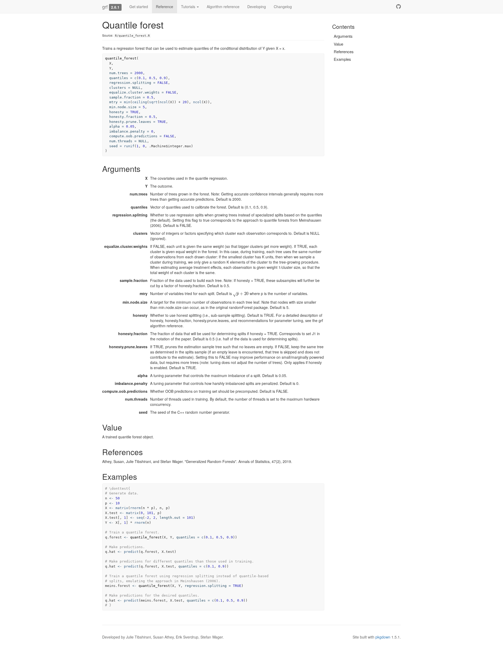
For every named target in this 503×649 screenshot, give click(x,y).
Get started (138, 6)
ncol (164, 102)
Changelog (283, 6)
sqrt (153, 102)
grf (105, 6)
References (344, 51)
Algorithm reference (223, 6)
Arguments (343, 36)
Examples (342, 59)
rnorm (135, 508)
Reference (164, 6)
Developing (256, 6)
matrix (122, 508)
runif (129, 146)
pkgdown (382, 637)
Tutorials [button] (188, 6)
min (127, 102)
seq (139, 518)
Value (338, 44)
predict (131, 552)
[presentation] (241, 293)
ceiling (139, 102)
